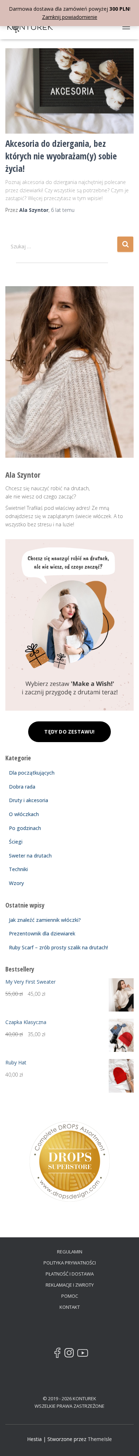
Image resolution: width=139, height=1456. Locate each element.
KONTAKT (70, 1307)
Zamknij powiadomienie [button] (69, 17)
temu (62, 210)
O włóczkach (24, 814)
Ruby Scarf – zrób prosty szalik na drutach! (58, 947)
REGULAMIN (69, 1251)
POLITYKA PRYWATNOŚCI (69, 1262)
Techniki (18, 869)
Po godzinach (25, 828)
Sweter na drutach (30, 855)
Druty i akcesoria (28, 800)
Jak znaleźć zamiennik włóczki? (45, 919)
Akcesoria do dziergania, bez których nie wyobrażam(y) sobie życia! (61, 155)
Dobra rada (22, 786)
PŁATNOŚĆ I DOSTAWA (70, 1274)
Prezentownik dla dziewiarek (42, 933)
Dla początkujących (32, 772)
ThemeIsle (100, 1439)
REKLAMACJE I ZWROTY (70, 1285)
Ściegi (15, 841)
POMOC (69, 1296)
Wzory (16, 883)
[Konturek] (32, 27)
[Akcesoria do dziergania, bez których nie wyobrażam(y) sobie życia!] (69, 91)
